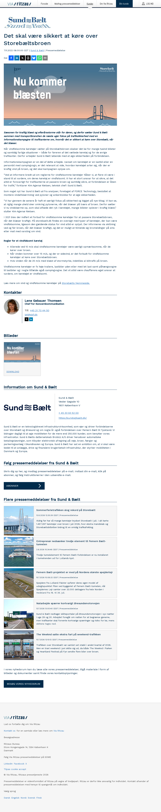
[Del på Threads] (28, 58)
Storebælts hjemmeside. (76, 283)
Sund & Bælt (37, 50)
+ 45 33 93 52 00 (69, 412)
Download (12, 371)
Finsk (39, 797)
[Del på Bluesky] (33, 58)
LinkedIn (8, 763)
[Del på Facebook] (11, 58)
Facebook (19, 763)
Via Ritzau (58, 730)
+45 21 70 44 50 (39, 310)
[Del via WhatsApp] (39, 58)
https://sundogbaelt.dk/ (73, 417)
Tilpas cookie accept (15, 769)
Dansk (7, 797)
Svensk (31, 797)
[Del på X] (22, 58)
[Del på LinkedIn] (16, 58)
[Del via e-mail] (45, 58)
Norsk (24, 797)
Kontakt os (9, 730)
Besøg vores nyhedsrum (23, 683)
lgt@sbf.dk (31, 314)
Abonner (12, 485)
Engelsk (15, 797)
